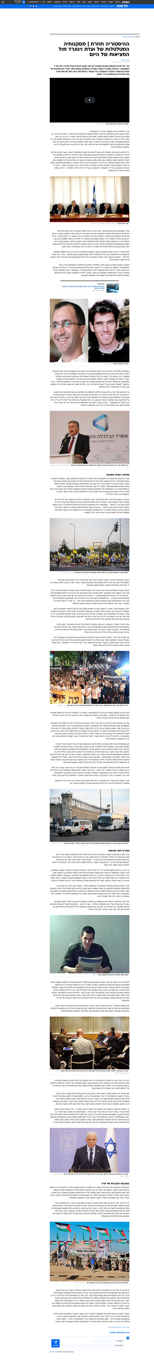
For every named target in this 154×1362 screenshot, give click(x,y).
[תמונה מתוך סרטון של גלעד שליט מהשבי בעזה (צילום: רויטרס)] (89, 946)
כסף (84, 2)
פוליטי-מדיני (86, 6)
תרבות (96, 2)
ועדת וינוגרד (125, 1327)
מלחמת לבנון (112, 1327)
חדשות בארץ (95, 6)
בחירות (103, 2)
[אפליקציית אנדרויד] (36, 6)
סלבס (90, 2)
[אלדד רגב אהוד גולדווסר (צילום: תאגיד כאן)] (89, 332)
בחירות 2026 (67, 6)
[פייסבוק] (27, 6)
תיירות (65, 2)
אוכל (78, 2)
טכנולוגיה (57, 2)
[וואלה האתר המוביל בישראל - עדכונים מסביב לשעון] (125, 2)
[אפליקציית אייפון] (33, 6)
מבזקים (112, 6)
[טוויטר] (30, 6)
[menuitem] (116, 2)
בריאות (72, 2)
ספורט (111, 2)
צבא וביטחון (104, 6)
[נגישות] (3, 2)
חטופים (119, 1327)
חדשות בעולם (76, 6)
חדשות (117, 2)
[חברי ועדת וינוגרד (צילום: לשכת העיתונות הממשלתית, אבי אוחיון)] (89, 201)
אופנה (49, 2)
